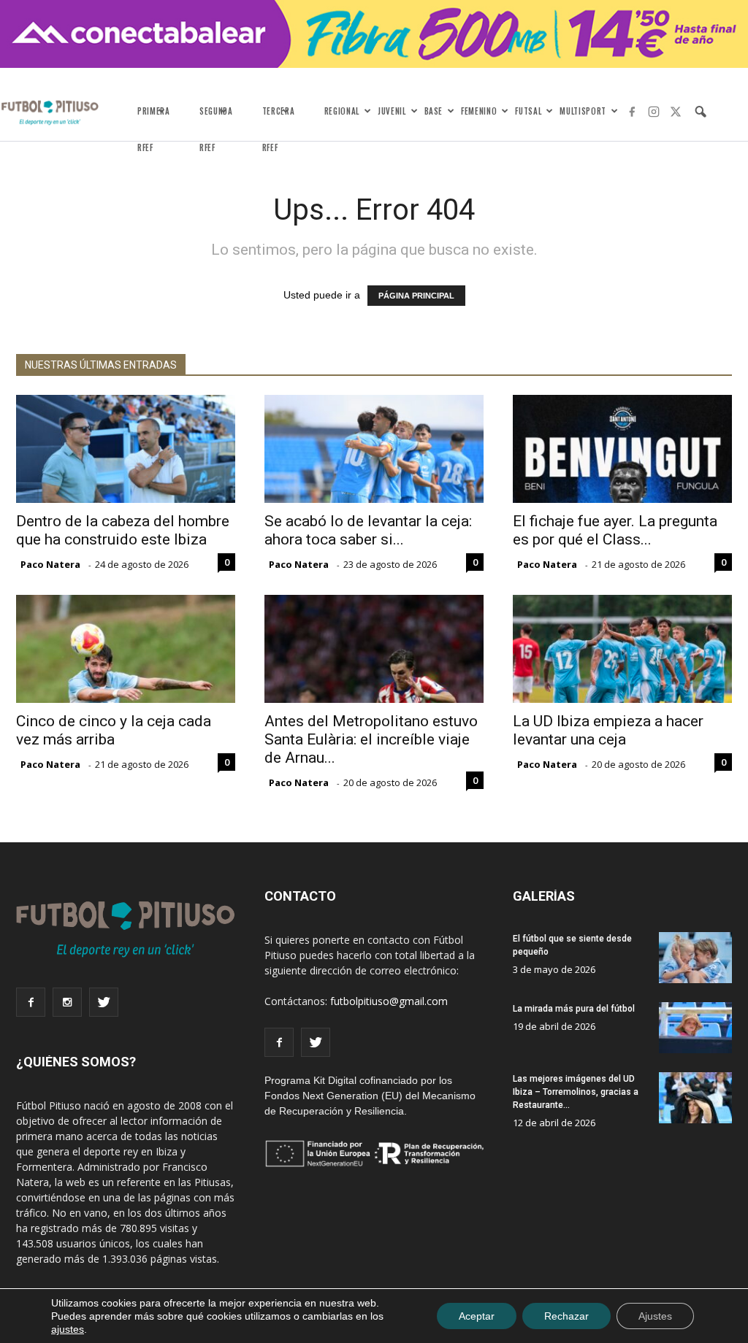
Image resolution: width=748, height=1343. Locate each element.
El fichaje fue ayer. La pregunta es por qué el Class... (615, 530)
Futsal (528, 111)
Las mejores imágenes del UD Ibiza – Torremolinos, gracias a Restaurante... (575, 1092)
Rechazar (566, 1316)
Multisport (583, 111)
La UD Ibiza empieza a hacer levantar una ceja (608, 730)
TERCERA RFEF (278, 119)
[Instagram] (654, 111)
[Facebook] (632, 111)
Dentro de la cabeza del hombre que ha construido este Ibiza (122, 530)
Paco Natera (50, 564)
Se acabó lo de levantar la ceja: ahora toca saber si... (368, 530)
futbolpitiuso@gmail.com (389, 1001)
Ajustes (655, 1316)
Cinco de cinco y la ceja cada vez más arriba (113, 730)
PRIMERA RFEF (153, 119)
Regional (341, 111)
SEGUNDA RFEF (216, 119)
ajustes (67, 1329)
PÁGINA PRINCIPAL (416, 295)
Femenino (479, 111)
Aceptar (477, 1316)
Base (433, 111)
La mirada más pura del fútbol (574, 1009)
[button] (700, 112)
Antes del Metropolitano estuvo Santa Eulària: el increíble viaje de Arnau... (371, 739)
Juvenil (392, 111)
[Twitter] (676, 111)
